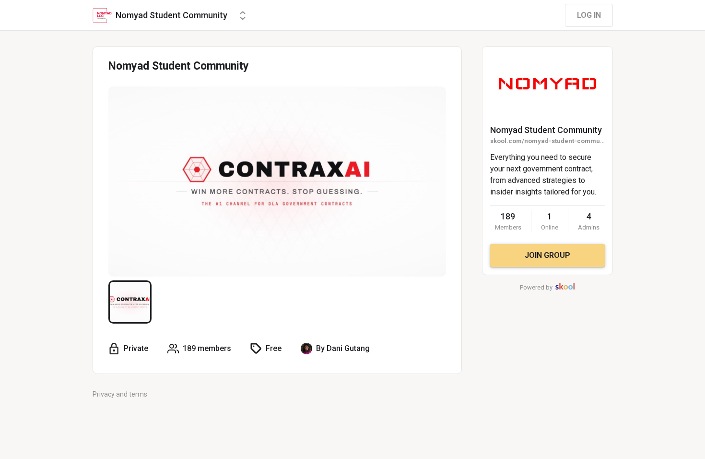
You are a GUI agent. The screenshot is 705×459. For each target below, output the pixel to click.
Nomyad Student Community (546, 130)
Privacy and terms (120, 394)
